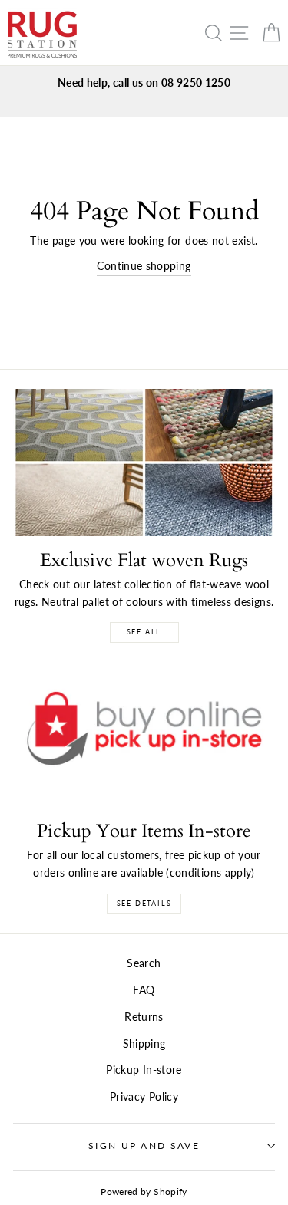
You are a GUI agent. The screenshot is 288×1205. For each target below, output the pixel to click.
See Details (144, 903)
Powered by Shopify (144, 1191)
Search (144, 963)
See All (144, 631)
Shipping (144, 1043)
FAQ (143, 989)
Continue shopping (143, 265)
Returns (144, 1016)
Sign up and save (144, 1146)
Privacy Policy (144, 1096)
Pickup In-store (143, 1069)
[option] (144, 82)
